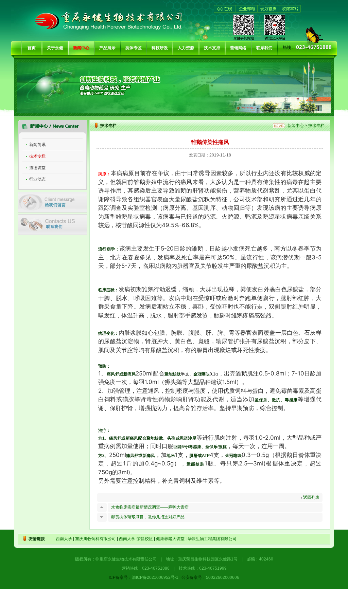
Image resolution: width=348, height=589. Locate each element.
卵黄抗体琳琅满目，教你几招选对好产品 (148, 517)
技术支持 (212, 47)
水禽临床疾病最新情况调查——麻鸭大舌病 (150, 507)
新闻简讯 (37, 144)
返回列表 (310, 497)
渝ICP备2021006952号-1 (155, 577)
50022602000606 (222, 577)
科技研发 (160, 47)
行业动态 (37, 179)
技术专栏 (37, 156)
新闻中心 (81, 47)
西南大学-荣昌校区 (136, 538)
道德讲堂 (37, 167)
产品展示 (107, 47)
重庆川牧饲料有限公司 (95, 538)
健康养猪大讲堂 (170, 538)
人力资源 (186, 47)
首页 (32, 47)
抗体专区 (133, 47)
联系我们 (264, 47)
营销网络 (238, 47)
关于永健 (55, 47)
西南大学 (64, 538)
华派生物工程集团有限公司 (212, 538)
